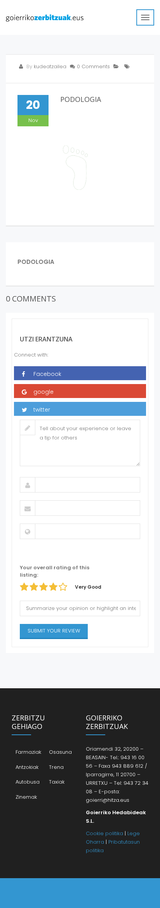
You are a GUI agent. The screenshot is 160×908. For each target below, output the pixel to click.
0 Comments (93, 66)
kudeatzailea (50, 66)
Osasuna (60, 752)
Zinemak (26, 797)
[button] (80, 373)
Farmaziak (28, 752)
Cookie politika (104, 833)
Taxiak (56, 782)
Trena (56, 767)
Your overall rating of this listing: (54, 571)
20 (33, 104)
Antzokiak (27, 767)
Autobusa (28, 782)
